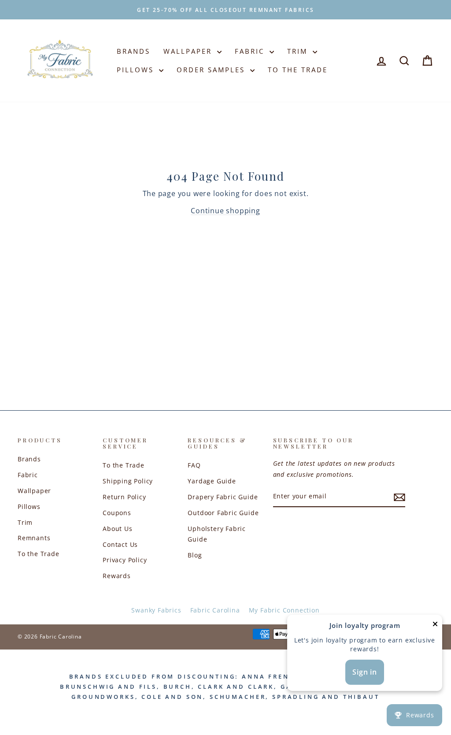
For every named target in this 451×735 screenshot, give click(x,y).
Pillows (137, 69)
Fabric (251, 51)
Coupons (117, 513)
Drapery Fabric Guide (223, 497)
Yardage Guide (212, 481)
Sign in (364, 672)
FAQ (194, 465)
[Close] (435, 626)
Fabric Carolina (215, 610)
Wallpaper (189, 51)
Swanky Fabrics (156, 610)
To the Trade (38, 553)
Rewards (117, 576)
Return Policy (124, 497)
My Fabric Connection (284, 610)
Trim (299, 51)
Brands (133, 51)
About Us (117, 528)
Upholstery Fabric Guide (217, 533)
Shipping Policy (128, 481)
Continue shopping (225, 210)
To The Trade (298, 69)
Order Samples (212, 69)
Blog (195, 555)
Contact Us (120, 544)
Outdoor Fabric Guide (223, 513)
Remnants (34, 538)
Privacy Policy (125, 560)
